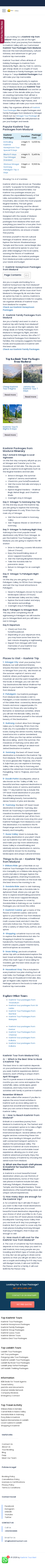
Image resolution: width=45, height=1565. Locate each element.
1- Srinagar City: (11, 662)
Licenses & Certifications (13, 1482)
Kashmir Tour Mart (28, 1557)
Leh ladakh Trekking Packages (14, 1368)
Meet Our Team (9, 1458)
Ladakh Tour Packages (11, 1351)
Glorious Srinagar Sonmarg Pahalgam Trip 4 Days (11, 168)
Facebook (9, 1506)
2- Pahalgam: (9, 694)
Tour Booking (8, 1449)
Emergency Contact (10, 1395)
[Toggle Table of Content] (25, 275)
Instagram (9, 1509)
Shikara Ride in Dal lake (11, 1409)
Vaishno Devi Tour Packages (14, 1338)
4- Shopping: (9, 933)
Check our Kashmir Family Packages (21, 349)
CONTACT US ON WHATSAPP (24, 1295)
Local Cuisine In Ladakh (11, 1422)
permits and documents (12, 1387)
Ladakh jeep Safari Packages (14, 1365)
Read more (10, 394)
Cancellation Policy (11, 1479)
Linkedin (8, 1511)
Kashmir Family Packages (12, 1327)
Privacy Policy (8, 1485)
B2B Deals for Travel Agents (13, 1381)
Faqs (4, 1455)
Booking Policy (8, 1476)
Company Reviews (9, 1392)
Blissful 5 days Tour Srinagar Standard (10, 157)
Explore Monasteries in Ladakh (14, 1420)
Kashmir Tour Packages (12, 1321)
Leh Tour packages (9, 1354)
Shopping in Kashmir (10, 1425)
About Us (6, 1446)
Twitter (8, 1517)
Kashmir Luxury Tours (10, 1332)
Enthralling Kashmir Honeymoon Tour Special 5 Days (12, 146)
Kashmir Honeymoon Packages (15, 1324)
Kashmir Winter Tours (11, 1335)
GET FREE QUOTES (24, 1304)
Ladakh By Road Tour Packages (15, 1362)
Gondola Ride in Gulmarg (12, 1414)
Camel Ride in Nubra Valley (13, 1411)
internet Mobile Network (12, 1390)
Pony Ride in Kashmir (10, 1417)
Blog (4, 1452)
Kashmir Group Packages (12, 1330)
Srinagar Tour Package (26, 116)
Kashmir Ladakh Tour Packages (15, 1360)
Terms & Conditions (11, 1487)
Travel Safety (7, 1384)
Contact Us (7, 1444)
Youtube (9, 1514)
